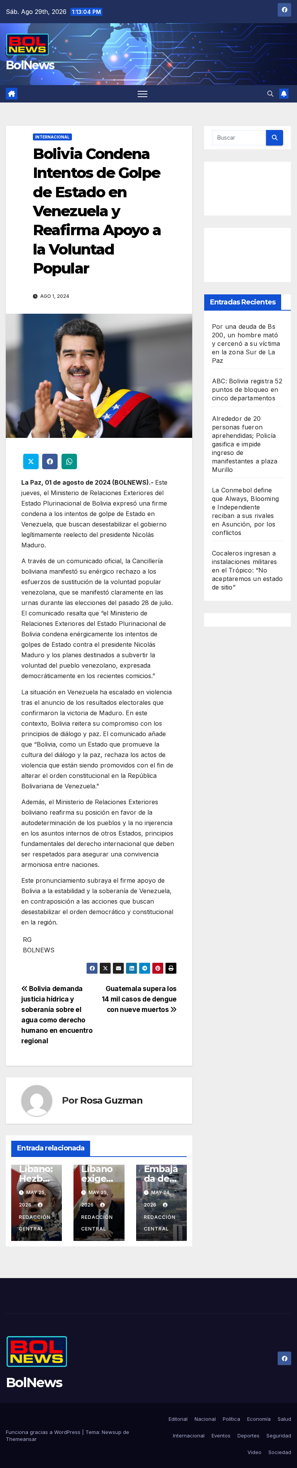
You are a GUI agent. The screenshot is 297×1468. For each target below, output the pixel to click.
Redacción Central (35, 1223)
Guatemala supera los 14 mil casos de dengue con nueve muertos (139, 998)
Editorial (178, 1419)
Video (254, 1452)
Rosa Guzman (111, 1100)
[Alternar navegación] (142, 94)
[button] (270, 93)
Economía (259, 1419)
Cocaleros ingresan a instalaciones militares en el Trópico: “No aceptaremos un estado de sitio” (247, 570)
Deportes (248, 1435)
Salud (284, 1419)
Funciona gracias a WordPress (44, 1432)
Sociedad (279, 1452)
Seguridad (278, 1435)
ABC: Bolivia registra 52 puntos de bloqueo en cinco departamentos (247, 389)
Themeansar (21, 1439)
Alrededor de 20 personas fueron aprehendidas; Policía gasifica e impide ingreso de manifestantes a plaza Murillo (244, 444)
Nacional (205, 1419)
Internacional (52, 137)
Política (231, 1419)
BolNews (30, 65)
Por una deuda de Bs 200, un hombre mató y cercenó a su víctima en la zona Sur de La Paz (246, 343)
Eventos (221, 1435)
